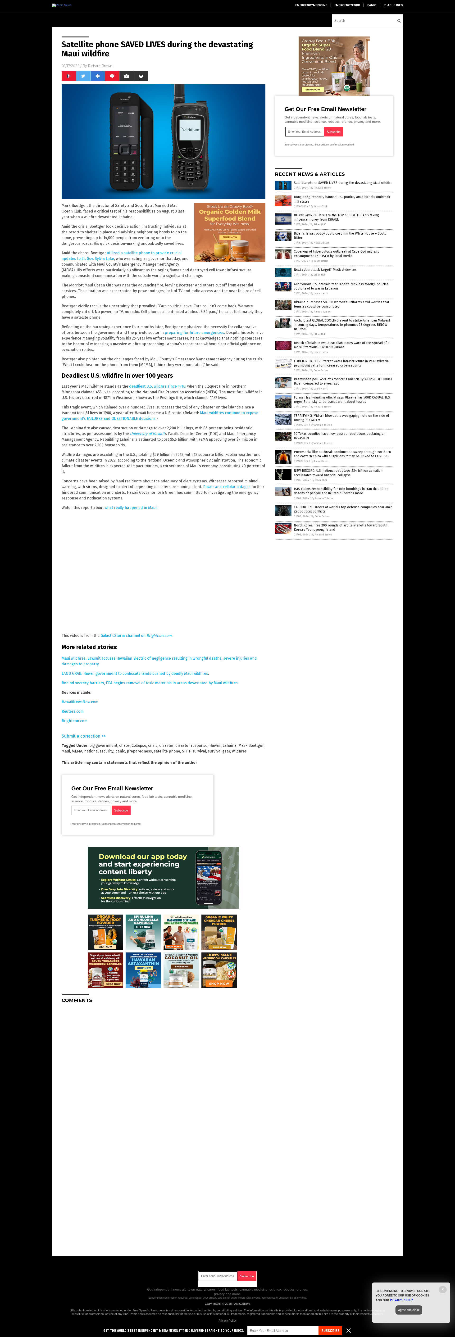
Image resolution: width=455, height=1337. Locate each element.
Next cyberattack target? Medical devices (325, 270)
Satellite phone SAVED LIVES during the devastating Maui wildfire (343, 183)
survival (199, 751)
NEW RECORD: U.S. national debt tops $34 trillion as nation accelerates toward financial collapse (338, 473)
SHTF (186, 751)
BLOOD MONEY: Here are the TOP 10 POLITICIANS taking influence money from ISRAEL (336, 217)
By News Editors (319, 242)
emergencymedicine (311, 5)
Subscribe (330, 1330)
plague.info (393, 5)
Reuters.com (73, 711)
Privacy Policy (227, 1320)
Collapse (139, 745)
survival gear (219, 751)
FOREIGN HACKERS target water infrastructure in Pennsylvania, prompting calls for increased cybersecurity (341, 363)
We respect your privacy (203, 1297)
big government (103, 745)
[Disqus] (163, 1066)
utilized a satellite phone (128, 253)
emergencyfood (347, 5)
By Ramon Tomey (320, 311)
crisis (152, 745)
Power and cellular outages (226, 487)
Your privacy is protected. (86, 823)
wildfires (239, 751)
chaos (124, 745)
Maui (66, 751)
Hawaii (215, 745)
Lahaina (230, 745)
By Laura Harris (319, 261)
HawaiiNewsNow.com (80, 702)
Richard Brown (100, 66)
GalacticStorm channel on (136, 635)
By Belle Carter (319, 370)
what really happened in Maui (130, 507)
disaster (166, 745)
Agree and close (409, 1310)
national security (98, 751)
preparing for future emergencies (194, 332)
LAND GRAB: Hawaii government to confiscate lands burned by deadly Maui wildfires (135, 673)
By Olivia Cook (319, 206)
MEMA (77, 751)
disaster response (191, 745)
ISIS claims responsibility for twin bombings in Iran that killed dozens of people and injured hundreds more (341, 491)
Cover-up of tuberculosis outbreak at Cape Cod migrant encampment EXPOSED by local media (336, 253)
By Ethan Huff (318, 224)
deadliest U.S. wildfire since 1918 (157, 386)
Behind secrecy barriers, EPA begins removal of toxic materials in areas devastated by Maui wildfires (150, 683)
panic (371, 5)
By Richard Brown (320, 187)
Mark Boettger (251, 745)
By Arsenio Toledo (321, 424)
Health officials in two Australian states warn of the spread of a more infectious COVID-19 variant (341, 345)
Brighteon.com (74, 721)
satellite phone (167, 751)
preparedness (139, 751)
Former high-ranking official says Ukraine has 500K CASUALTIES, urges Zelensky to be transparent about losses (342, 399)
